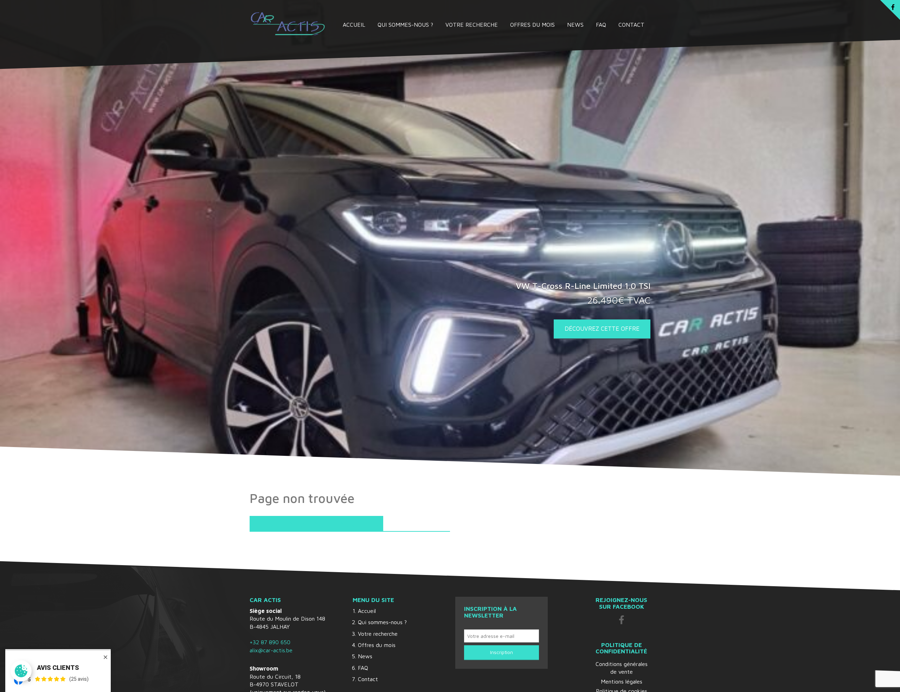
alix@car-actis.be (271, 650)
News (575, 24)
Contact (631, 24)
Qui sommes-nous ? (405, 24)
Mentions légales (621, 681)
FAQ (601, 24)
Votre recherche (471, 24)
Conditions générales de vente (622, 668)
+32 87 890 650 (270, 642)
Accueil (354, 24)
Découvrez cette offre (602, 328)
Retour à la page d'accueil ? (316, 524)
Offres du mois (532, 24)
